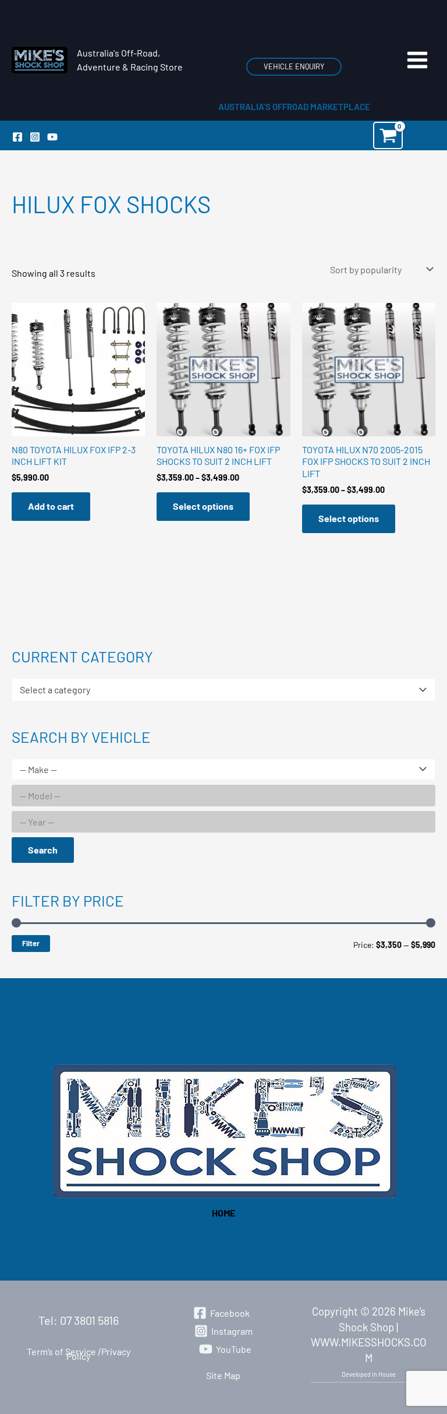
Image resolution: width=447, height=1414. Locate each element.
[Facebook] (17, 137)
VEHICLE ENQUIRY (294, 66)
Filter (31, 943)
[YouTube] (52, 137)
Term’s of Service (61, 1351)
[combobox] (223, 689)
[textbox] (218, 689)
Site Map (223, 1375)
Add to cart (51, 506)
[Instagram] (35, 137)
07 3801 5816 (89, 1320)
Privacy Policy (98, 1354)
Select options (203, 506)
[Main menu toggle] (417, 60)
